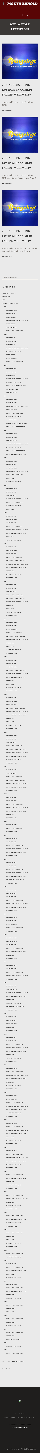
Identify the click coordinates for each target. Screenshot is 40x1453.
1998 (5, 1119)
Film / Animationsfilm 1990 (16, 1291)
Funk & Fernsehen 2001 (14, 1044)
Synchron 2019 (11, 523)
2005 (5, 934)
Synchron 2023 (11, 409)
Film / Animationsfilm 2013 (16, 756)
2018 (5, 543)
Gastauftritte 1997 (13, 1164)
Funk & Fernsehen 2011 (14, 804)
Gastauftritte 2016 (13, 649)
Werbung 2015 (11, 691)
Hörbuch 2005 (11, 938)
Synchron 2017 (11, 591)
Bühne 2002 (10, 1027)
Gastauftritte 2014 (13, 725)
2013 (5, 732)
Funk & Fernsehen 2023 (14, 413)
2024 (5, 365)
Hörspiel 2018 (11, 550)
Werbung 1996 (11, 1188)
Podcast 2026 (11, 317)
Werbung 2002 (11, 1030)
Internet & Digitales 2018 (15, 560)
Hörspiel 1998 (11, 1123)
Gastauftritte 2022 (13, 447)
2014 (5, 694)
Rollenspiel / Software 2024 (17, 378)
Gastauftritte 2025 (13, 351)
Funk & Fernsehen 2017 (14, 595)
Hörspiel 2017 (11, 588)
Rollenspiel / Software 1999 (17, 1106)
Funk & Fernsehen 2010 (14, 828)
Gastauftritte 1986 (13, 1346)
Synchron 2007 (11, 896)
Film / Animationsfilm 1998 (16, 1133)
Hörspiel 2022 (11, 437)
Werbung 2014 (11, 728)
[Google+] (20, 11)
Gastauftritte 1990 (13, 1298)
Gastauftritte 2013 (13, 759)
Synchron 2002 (11, 1023)
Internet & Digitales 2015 (15, 670)
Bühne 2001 (10, 1054)
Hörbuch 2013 (11, 735)
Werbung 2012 (11, 790)
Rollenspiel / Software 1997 (17, 1157)
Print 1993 (10, 1240)
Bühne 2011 (10, 814)
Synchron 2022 (11, 440)
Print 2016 (10, 646)
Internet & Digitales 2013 (15, 749)
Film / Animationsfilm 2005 (16, 951)
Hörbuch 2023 (11, 399)
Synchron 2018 (11, 553)
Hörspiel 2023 (11, 403)
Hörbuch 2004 (11, 965)
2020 (5, 485)
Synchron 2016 (11, 629)
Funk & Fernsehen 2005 (14, 948)
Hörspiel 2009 (11, 838)
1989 (5, 1301)
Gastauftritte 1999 (13, 1113)
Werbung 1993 (11, 1246)
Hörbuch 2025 (11, 337)
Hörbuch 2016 (11, 622)
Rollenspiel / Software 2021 (17, 471)
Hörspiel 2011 (11, 797)
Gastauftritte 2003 (13, 1003)
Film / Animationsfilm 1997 (16, 1161)
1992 (5, 1250)
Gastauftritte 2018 (13, 574)
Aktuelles (6, 296)
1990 (5, 1281)
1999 (5, 1092)
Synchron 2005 (11, 945)
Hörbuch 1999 (11, 1095)
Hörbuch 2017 (11, 584)
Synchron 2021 (11, 468)
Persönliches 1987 (13, 1339)
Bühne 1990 (10, 1294)
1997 (5, 1147)
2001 (5, 1034)
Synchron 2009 (11, 842)
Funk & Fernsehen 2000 (14, 1071)
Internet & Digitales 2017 (15, 598)
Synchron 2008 (11, 866)
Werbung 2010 (11, 831)
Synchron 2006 (11, 924)
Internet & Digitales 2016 (15, 636)
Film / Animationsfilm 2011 (16, 811)
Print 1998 (10, 1137)
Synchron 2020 (11, 495)
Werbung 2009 (11, 855)
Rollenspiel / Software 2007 (17, 903)
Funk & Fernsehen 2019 (14, 526)
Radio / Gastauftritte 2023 (16, 423)
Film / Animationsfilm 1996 (16, 1178)
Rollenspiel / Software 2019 (17, 529)
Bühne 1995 (10, 1202)
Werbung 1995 (11, 1209)
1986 (5, 1342)
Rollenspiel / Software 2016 (17, 639)
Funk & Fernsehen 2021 (14, 475)
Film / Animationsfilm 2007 (16, 907)
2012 (5, 766)
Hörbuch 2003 (11, 986)
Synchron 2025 (11, 358)
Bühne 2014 (10, 718)
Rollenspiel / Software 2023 (17, 406)
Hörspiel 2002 (11, 1020)
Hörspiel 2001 (11, 1041)
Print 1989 (10, 1312)
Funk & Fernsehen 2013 (14, 746)
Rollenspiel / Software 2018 (17, 564)
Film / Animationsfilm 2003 (16, 996)
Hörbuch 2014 (11, 698)
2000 (5, 1065)
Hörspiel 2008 (11, 862)
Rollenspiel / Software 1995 (17, 1198)
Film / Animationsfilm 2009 (16, 852)
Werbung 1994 (11, 1226)
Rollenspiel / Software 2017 (17, 601)
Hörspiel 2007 (11, 893)
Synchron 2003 (11, 989)
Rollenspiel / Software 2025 (17, 348)
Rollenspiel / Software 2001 (17, 1047)
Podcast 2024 (11, 375)
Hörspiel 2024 (11, 372)
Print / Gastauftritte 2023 (16, 427)
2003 (5, 982)
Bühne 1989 (10, 1308)
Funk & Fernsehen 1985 (14, 1353)
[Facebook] (17, 11)
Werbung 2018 (11, 577)
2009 (5, 835)
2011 (5, 794)
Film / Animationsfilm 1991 (16, 1270)
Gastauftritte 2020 (13, 505)
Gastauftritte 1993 (13, 1243)
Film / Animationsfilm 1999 (16, 1109)
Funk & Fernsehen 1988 (14, 1318)
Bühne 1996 (10, 1181)
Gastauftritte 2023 (13, 416)
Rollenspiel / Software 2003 (17, 993)
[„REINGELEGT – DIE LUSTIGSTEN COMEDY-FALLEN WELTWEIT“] (20, 61)
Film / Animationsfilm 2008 (16, 876)
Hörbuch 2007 (11, 890)
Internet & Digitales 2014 (15, 708)
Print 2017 (10, 608)
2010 (5, 821)
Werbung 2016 (11, 653)
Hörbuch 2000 (11, 1068)
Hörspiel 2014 (11, 701)
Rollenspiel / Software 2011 (17, 807)
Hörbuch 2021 (11, 461)
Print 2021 (10, 478)
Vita (3, 300)
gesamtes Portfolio (10, 303)
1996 (5, 1171)
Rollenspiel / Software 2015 (17, 674)
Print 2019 (10, 536)
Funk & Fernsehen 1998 (14, 1126)
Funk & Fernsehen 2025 (14, 361)
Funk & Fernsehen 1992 (14, 1253)
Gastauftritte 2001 (13, 1058)
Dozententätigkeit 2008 (15, 879)
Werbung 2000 (11, 1089)
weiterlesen (7, 110)
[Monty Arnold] (20, 3)
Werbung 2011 (11, 818)
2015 (5, 656)
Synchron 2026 (11, 327)
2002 (5, 1013)
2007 (5, 886)
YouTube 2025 (11, 354)
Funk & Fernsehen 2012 (14, 776)
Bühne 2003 (10, 999)
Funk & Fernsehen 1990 (14, 1288)
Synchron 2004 (11, 969)
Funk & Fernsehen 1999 (14, 1102)
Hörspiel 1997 (11, 1150)
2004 (5, 962)
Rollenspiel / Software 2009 (17, 848)
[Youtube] (26, 11)
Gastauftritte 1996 (13, 1185)
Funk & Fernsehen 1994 (14, 1216)
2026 (5, 306)
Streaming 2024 (12, 389)
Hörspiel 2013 (11, 739)
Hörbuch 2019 (11, 516)
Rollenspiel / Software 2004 (17, 975)
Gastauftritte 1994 (13, 1222)
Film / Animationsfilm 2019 (16, 533)
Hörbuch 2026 (11, 310)
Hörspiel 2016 (11, 625)
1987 (5, 1329)
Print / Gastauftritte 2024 (16, 385)
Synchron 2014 (11, 704)
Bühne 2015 (10, 680)
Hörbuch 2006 (11, 917)
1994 (5, 1212)
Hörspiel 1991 (11, 1264)
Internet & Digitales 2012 (15, 780)
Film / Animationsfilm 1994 (16, 1219)
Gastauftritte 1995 (13, 1205)
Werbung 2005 (11, 958)
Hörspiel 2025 (11, 341)
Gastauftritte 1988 (13, 1325)
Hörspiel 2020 (11, 492)
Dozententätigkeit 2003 (15, 1006)
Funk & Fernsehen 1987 (14, 1332)
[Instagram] (14, 11)
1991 (5, 1260)
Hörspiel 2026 (11, 313)
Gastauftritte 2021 (13, 481)
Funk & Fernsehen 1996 (14, 1174)
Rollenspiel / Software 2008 (17, 872)
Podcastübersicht (9, 293)
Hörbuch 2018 (11, 547)
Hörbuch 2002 (11, 1017)
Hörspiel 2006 (11, 920)
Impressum (13, 1425)
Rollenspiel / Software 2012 (17, 783)
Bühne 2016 (10, 643)
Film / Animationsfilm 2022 (16, 454)
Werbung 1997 (11, 1167)
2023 (5, 396)
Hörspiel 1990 (11, 1284)
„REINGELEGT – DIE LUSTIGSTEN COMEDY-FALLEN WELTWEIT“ (17, 89)
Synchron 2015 (11, 667)
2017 (5, 581)
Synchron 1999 (11, 1099)
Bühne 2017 (10, 605)
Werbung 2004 (11, 979)
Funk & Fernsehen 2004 (14, 972)
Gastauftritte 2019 (13, 540)
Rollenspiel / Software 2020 (17, 499)
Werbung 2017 (11, 615)
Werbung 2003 (11, 1010)
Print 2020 (10, 509)
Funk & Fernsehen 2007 (14, 900)
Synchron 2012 (11, 773)
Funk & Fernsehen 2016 (14, 632)
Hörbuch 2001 (11, 1037)
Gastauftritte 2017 (13, 612)
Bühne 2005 (10, 955)
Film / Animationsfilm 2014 (16, 715)
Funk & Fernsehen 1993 (14, 1233)
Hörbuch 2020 (11, 488)
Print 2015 (10, 684)
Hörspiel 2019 (11, 519)
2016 (5, 619)
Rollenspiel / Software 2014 (17, 711)
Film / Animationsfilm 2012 (16, 787)
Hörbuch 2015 (11, 660)
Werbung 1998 (11, 1143)
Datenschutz (26, 1425)
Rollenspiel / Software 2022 (17, 444)
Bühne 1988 (10, 1322)
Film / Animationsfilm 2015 (16, 677)
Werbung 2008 (11, 883)
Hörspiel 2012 (11, 770)
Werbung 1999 (11, 1116)
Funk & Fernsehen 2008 (14, 869)
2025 (5, 334)
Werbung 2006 (11, 931)
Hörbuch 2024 (11, 368)
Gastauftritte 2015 (13, 687)
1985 (5, 1349)
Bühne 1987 (10, 1336)
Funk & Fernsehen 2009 (14, 845)
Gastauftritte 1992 (13, 1257)
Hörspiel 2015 (11, 663)
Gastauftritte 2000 (13, 1085)
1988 (5, 1315)
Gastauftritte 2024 (13, 382)
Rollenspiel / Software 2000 (17, 1075)
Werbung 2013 (11, 763)
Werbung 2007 (11, 910)
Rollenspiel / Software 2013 (17, 752)
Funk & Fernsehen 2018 (14, 557)
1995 (5, 1192)
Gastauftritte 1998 (13, 1140)
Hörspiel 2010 (11, 824)
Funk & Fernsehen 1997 (14, 1154)
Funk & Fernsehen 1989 (14, 1305)
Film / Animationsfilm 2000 (16, 1078)
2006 (5, 914)
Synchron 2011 (11, 800)
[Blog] (23, 11)
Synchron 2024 (11, 392)
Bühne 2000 (10, 1082)
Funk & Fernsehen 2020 (14, 502)
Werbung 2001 (11, 1061)
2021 (5, 457)
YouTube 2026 (11, 324)
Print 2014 (10, 722)
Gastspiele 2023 (12, 420)
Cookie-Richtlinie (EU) (20, 1427)
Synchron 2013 (11, 742)
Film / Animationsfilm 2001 (16, 1051)
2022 (5, 430)
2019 (5, 512)
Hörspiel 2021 (11, 464)
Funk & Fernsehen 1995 (14, 1195)
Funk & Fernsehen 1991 (14, 1267)
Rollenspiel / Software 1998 (17, 1130)
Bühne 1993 (10, 1236)
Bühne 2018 (10, 571)
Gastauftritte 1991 (13, 1277)
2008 (5, 859)
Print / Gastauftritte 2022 (16, 451)
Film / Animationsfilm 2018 (16, 567)
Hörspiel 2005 (11, 941)
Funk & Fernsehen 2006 (14, 927)
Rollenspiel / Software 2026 (17, 320)
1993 (5, 1229)
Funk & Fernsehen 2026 (14, 330)
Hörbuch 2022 (11, 433)
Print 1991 (10, 1274)
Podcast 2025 (11, 344)
